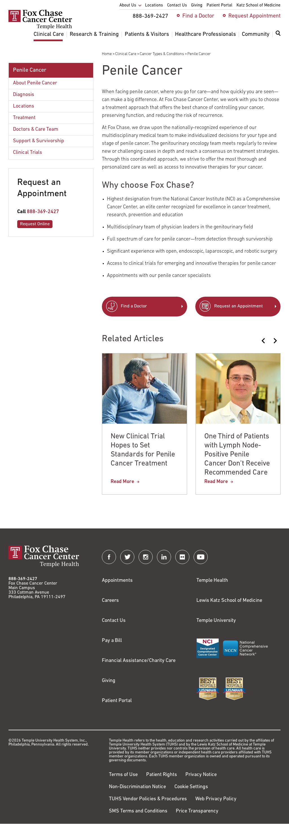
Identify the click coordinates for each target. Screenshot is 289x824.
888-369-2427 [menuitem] (150, 16)
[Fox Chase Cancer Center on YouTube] (201, 557)
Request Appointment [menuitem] (254, 16)
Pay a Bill (112, 640)
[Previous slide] (263, 341)
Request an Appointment (238, 306)
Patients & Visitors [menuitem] (147, 34)
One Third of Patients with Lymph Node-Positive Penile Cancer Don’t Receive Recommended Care (237, 455)
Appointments (117, 580)
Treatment (24, 118)
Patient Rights (161, 774)
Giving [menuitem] (196, 5)
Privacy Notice (201, 774)
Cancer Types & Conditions (162, 54)
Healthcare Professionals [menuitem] (205, 34)
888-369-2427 (43, 212)
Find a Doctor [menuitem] (198, 16)
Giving (108, 680)
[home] (40, 28)
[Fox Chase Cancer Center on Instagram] (146, 557)
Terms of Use (123, 774)
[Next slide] (275, 341)
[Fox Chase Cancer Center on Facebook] (109, 557)
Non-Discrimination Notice (137, 787)
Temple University (216, 620)
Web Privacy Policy (216, 799)
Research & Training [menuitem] (94, 34)
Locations (23, 106)
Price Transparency (197, 811)
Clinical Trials (27, 152)
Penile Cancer (29, 70)
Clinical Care (125, 54)
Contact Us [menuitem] (177, 5)
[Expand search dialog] (278, 34)
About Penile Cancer (35, 83)
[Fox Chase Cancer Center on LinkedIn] (164, 557)
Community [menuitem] (256, 34)
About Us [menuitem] (127, 5)
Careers (110, 600)
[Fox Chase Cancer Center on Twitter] (127, 557)
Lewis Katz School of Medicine (229, 600)
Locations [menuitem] (154, 5)
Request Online (35, 224)
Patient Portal (117, 700)
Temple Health (212, 580)
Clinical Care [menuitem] (49, 34)
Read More (122, 481)
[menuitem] (278, 36)
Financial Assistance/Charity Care (139, 660)
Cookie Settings (191, 787)
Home (107, 54)
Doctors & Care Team (35, 129)
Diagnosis (23, 94)
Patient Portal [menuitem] (219, 5)
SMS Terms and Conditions (138, 811)
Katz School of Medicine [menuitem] (259, 5)
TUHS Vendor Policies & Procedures (148, 799)
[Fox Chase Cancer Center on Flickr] (182, 557)
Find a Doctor (134, 306)
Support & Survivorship (38, 141)
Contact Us (114, 620)
